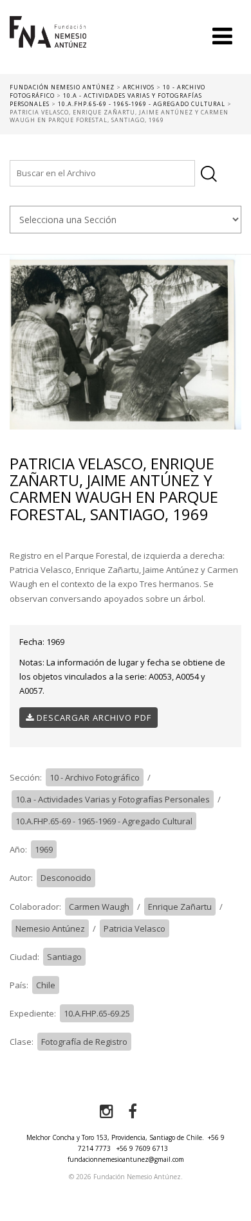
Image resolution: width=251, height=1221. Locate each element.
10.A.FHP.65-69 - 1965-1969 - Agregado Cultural (103, 821)
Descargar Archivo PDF (92, 717)
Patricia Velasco (134, 928)
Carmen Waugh (99, 906)
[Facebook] (132, 1111)
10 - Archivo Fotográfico (95, 777)
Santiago (64, 957)
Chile (45, 985)
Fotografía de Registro (84, 1041)
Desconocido (66, 877)
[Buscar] (209, 174)
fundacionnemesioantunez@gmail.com (126, 1159)
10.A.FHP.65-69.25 (97, 1013)
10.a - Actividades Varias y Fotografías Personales (112, 799)
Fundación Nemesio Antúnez (48, 45)
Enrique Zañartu (180, 906)
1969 (44, 849)
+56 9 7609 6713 (142, 1148)
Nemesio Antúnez (50, 928)
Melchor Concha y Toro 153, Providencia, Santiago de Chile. (115, 1137)
